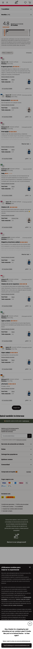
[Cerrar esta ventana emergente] (30, 624)
